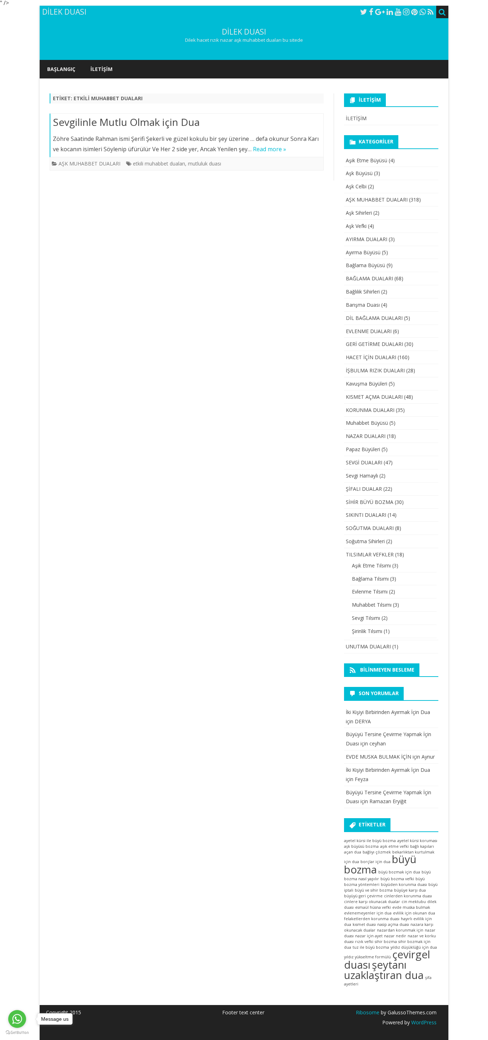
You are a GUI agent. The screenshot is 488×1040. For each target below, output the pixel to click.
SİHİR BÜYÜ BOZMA (369, 502)
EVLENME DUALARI (369, 331)
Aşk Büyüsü (359, 173)
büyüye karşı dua (410, 890)
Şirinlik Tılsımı (367, 631)
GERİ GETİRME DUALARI (374, 344)
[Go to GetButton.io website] (17, 1032)
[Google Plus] (380, 12)
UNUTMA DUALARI (368, 646)
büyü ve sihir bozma (374, 890)
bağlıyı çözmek (377, 852)
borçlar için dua (375, 861)
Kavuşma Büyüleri (366, 383)
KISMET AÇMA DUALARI (374, 396)
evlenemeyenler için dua (368, 913)
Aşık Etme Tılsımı (371, 565)
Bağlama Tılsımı (370, 578)
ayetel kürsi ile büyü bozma (370, 840)
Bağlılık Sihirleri (363, 291)
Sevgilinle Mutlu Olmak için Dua (126, 122)
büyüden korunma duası (404, 884)
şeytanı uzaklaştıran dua (384, 970)
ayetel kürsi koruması (417, 840)
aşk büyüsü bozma (361, 846)
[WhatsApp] (422, 12)
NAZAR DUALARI (365, 436)
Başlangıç (61, 69)
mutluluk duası (204, 163)
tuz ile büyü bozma (371, 947)
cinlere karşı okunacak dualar (372, 901)
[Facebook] (371, 12)
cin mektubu (414, 901)
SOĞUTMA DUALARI (370, 528)
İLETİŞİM (101, 69)
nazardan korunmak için (400, 930)
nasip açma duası (393, 924)
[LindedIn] (390, 12)
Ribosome (367, 1012)
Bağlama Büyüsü (365, 265)
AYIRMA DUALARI (366, 239)
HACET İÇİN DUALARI (371, 357)
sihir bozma (386, 941)
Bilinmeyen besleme (387, 669)
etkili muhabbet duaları (159, 163)
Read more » (269, 149)
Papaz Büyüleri (363, 449)
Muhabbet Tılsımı (372, 604)
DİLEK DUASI (244, 32)
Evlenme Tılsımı (370, 591)
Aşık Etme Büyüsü (366, 160)
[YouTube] (398, 12)
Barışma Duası (363, 304)
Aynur (428, 756)
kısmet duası (364, 924)
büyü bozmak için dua (399, 872)
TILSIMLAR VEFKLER (370, 554)
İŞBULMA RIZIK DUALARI (375, 370)
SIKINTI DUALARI (366, 514)
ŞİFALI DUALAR (364, 488)
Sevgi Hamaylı (362, 475)
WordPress (423, 1022)
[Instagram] (406, 12)
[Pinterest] (414, 12)
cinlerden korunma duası (408, 895)
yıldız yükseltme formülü (367, 956)
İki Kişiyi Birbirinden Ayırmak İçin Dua (388, 712)
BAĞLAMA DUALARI (369, 278)
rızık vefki (364, 941)
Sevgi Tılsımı (366, 618)
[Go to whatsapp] (17, 1019)
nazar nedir (395, 935)
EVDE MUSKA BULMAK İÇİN (378, 756)
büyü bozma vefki (397, 878)
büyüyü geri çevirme (363, 895)
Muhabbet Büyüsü (367, 422)
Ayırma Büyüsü (363, 252)
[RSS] (431, 12)
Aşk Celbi (356, 186)
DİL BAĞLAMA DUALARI (374, 318)
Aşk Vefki (356, 226)
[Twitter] (363, 12)
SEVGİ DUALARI (364, 462)
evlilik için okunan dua (414, 913)
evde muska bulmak (411, 907)
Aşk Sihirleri (359, 212)
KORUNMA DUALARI (370, 410)
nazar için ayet (369, 935)
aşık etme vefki (394, 846)
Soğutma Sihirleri (365, 541)
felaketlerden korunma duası (371, 918)
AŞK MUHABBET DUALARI (89, 163)
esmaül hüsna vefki (373, 907)
